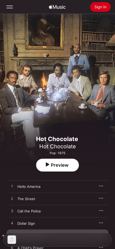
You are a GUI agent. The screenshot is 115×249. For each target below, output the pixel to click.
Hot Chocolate (57, 146)
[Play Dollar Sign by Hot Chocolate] (12, 223)
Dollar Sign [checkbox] (26, 223)
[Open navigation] (10, 7)
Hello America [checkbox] (28, 186)
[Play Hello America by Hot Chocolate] (12, 186)
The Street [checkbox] (26, 199)
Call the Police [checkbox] (29, 211)
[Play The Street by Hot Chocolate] (12, 198)
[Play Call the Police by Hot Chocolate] (12, 211)
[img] (57, 7)
